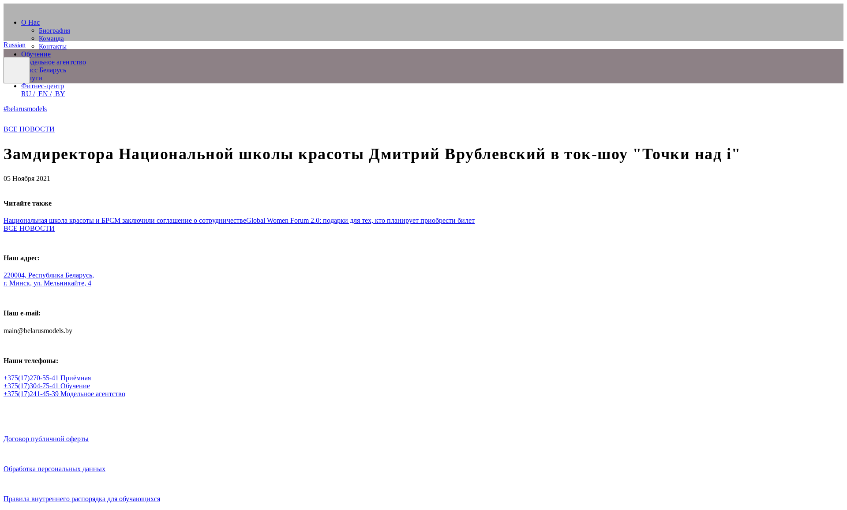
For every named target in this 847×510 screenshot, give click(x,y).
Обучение (36, 54)
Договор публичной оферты (46, 438)
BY (59, 94)
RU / (28, 94)
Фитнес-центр (42, 86)
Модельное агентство (53, 62)
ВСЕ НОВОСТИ (29, 129)
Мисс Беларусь (43, 70)
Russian (15, 45)
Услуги (31, 78)
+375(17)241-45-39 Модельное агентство (64, 394)
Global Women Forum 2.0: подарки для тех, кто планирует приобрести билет (360, 220)
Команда (51, 38)
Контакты (53, 46)
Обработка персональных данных (54, 468)
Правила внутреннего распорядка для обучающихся (82, 498)
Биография (54, 30)
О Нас (30, 22)
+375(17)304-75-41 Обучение (47, 386)
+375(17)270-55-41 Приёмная (47, 378)
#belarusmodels (25, 108)
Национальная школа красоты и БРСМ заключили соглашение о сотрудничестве (125, 220)
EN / (44, 94)
